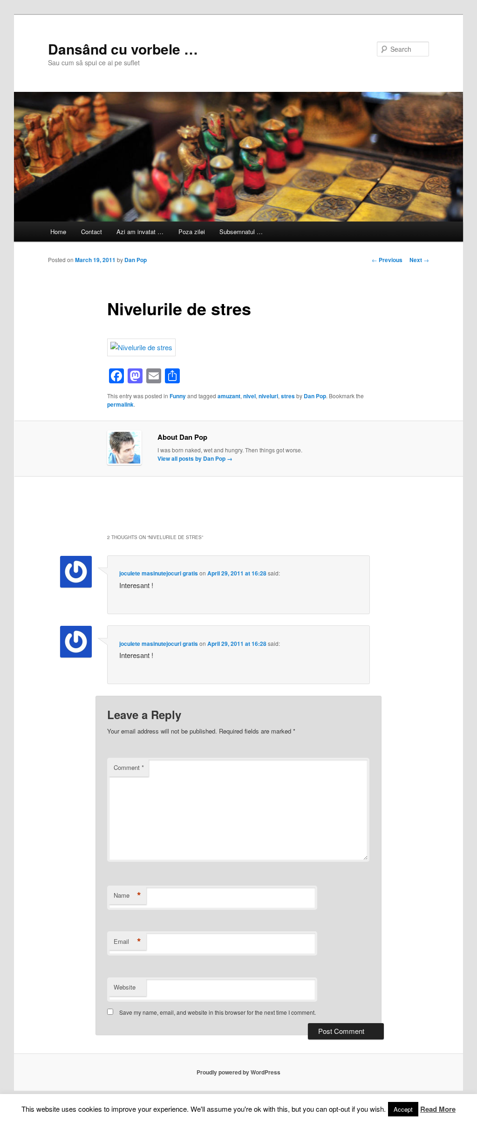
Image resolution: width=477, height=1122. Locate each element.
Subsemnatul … (241, 231)
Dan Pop (135, 260)
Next (419, 260)
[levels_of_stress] (141, 347)
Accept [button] (403, 1109)
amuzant (229, 396)
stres (288, 396)
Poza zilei (191, 231)
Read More (438, 1109)
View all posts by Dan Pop (194, 458)
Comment (129, 767)
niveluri (268, 396)
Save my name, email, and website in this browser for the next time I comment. (217, 1012)
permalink (120, 404)
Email (127, 941)
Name (127, 895)
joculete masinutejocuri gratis (158, 573)
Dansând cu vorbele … (123, 49)
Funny (178, 396)
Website (125, 987)
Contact (91, 231)
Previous (387, 260)
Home (58, 231)
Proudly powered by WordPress (238, 1072)
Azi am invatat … (140, 231)
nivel (249, 396)
